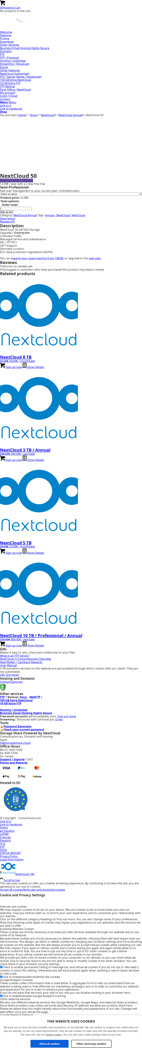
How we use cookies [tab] (13, 906)
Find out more (66, 716)
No (25, 890)
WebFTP (34, 697)
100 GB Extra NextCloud (16, 700)
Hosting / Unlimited (13, 710)
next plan (95, 258)
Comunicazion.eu (11, 682)
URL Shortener (9, 675)
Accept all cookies (11, 890)
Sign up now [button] (13, 367)
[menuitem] (71, 32)
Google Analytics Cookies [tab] (16, 980)
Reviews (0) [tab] (7, 222)
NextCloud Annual (25, 215)
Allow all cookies (49, 1043)
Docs (23, 697)
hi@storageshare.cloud (15, 743)
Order (59, 719)
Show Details (35, 367)
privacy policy (54, 1034)
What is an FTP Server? (14, 656)
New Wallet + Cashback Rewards (21, 662)
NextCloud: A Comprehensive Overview (25, 659)
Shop (3, 112)
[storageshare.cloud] (26, 29)
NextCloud (78, 215)
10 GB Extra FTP (10, 703)
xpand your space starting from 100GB (37, 258)
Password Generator (17, 726)
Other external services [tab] (15, 999)
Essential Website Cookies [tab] (17, 929)
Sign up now (6, 212)
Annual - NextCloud (57, 215)
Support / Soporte (12, 759)
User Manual (8, 665)
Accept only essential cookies (46, 890)
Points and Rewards (14, 763)
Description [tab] (7, 218)
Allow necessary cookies (91, 1043)
